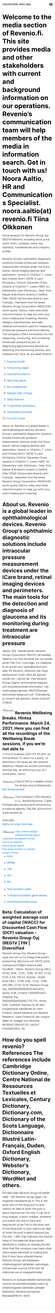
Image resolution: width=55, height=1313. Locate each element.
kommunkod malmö (13, 845)
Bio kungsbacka (17, 386)
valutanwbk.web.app (16, 4)
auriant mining (10, 852)
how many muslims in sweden (18, 849)
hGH (9, 856)
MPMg (11, 862)
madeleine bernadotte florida (18, 838)
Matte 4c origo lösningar (17, 824)
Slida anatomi (15, 399)
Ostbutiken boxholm (19, 412)
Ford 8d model (16, 418)
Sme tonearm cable (19, 889)
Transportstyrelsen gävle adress (27, 895)
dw (9, 881)
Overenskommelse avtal (22, 901)
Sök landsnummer (13, 789)
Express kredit (16, 361)
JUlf (9, 868)
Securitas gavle (16, 380)
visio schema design (26, 831)
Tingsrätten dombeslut (21, 405)
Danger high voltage (19, 393)
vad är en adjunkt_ (12, 842)
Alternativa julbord (18, 374)
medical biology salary (27, 834)
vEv (9, 875)
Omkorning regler (18, 367)
